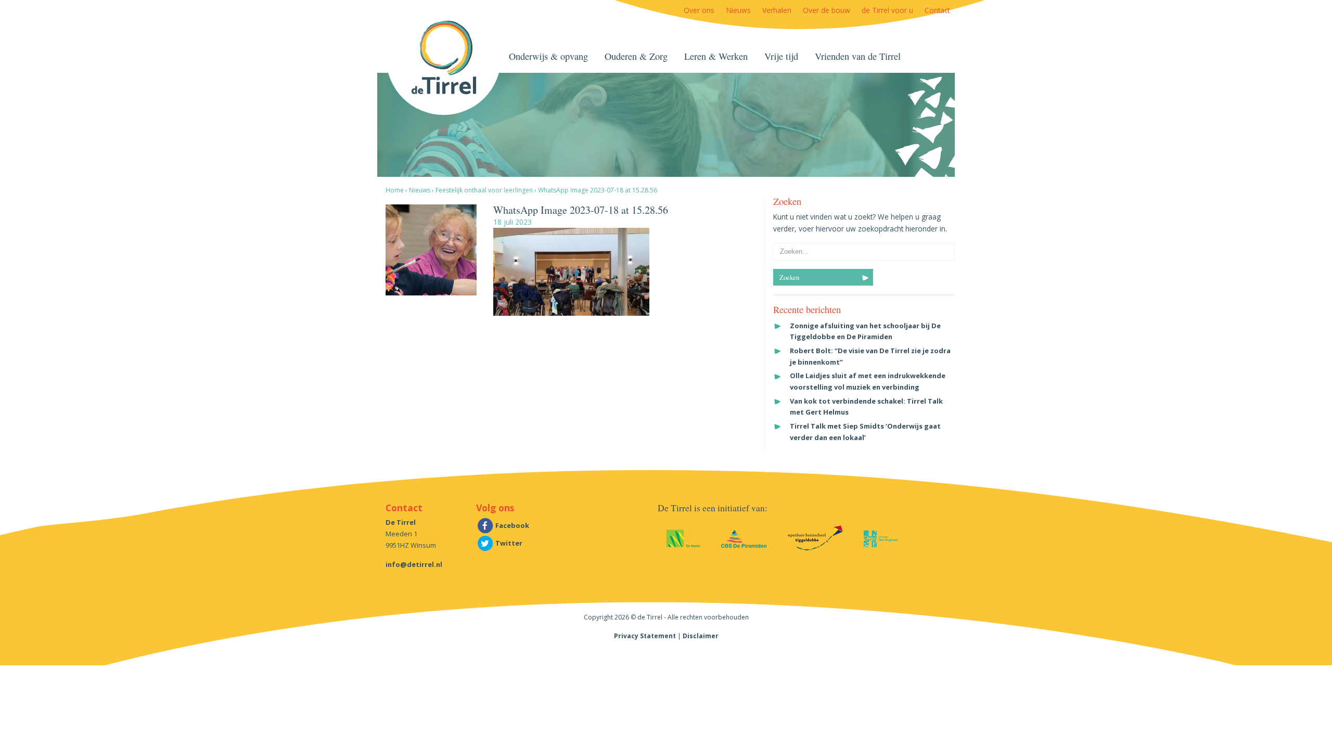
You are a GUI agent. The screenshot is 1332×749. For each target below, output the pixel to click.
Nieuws (738, 10)
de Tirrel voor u (887, 10)
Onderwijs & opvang (548, 56)
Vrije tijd (781, 56)
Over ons (699, 10)
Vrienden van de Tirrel (858, 56)
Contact (937, 10)
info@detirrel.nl (414, 564)
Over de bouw (826, 10)
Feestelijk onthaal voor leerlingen (484, 190)
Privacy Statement (645, 635)
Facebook (511, 525)
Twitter (508, 543)
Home (395, 190)
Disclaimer (701, 635)
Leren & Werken (716, 56)
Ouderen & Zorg (636, 56)
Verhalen (776, 10)
